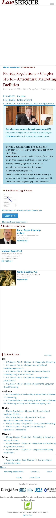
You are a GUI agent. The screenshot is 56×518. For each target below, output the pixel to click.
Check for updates (31, 89)
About (49, 471)
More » (3, 467)
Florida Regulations (11, 67)
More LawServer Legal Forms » (15, 222)
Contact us (35, 471)
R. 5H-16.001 (9, 96)
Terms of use (35, 477)
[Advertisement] (28, 36)
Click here (10, 136)
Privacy (19, 477)
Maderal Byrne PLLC (12, 251)
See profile (22, 241)
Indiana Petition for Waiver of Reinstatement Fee (22, 210)
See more (47, 355)
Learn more (10, 216)
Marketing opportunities (13, 471)
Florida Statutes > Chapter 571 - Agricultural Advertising (30, 423)
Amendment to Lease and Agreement (35, 103)
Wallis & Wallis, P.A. (27, 271)
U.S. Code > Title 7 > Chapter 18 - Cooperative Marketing (30, 362)
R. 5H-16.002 (9, 99)
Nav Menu (52, 3)
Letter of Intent (24, 99)
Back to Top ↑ (28, 515)
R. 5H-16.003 (9, 103)
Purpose (21, 96)
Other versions (47, 89)
